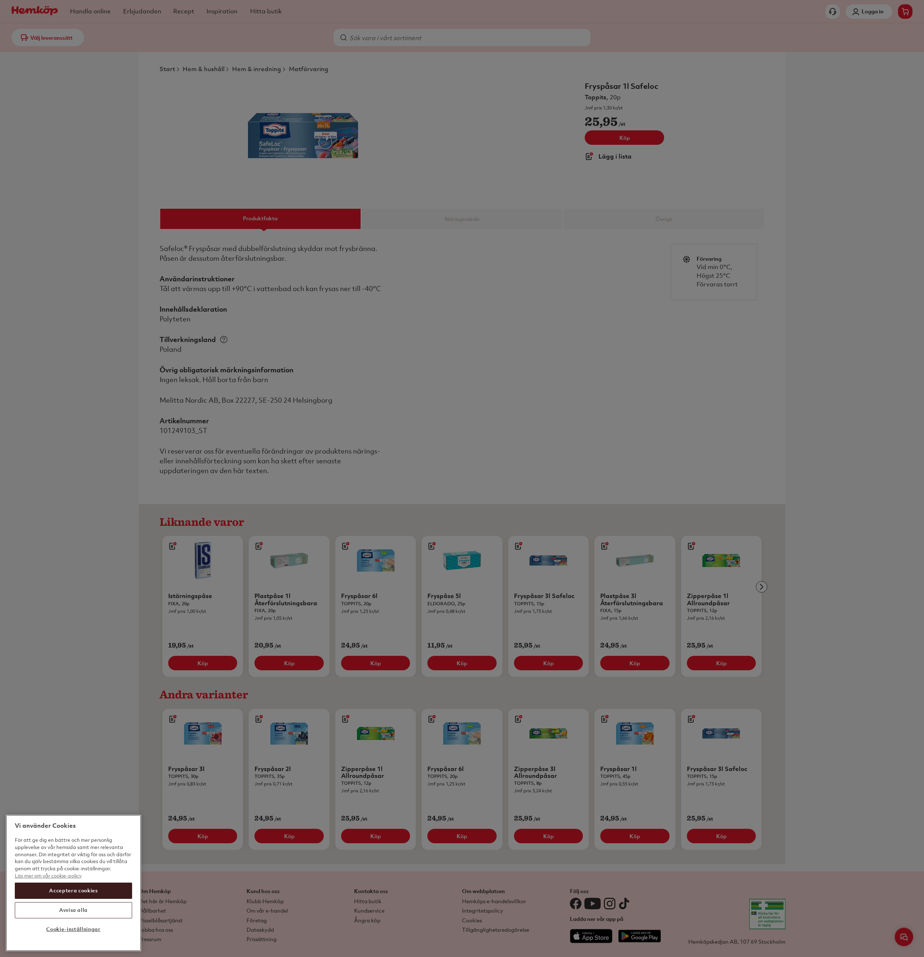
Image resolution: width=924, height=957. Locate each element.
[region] (73, 883)
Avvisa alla (73, 909)
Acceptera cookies (73, 890)
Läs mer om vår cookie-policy (48, 875)
